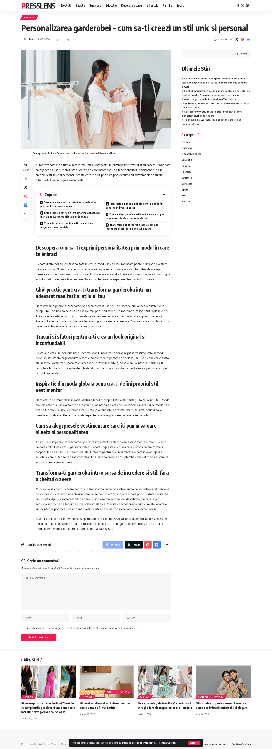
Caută (244, 53)
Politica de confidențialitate (138, 742)
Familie (186, 165)
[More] (25, 214)
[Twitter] (242, 5)
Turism (186, 201)
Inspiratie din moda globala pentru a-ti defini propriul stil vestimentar (134, 205)
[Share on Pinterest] (242, 39)
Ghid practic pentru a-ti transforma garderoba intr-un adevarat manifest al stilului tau (70, 214)
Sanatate (187, 183)
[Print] (248, 39)
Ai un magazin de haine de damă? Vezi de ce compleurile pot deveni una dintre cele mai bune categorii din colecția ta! (216, 103)
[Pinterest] (247, 5)
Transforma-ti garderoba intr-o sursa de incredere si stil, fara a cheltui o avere (132, 226)
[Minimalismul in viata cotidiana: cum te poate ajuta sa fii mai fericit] (107, 682)
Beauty (186, 142)
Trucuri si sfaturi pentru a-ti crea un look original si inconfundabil (66, 225)
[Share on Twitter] (236, 39)
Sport (185, 189)
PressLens (38, 5)
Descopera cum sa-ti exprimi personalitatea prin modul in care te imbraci (68, 204)
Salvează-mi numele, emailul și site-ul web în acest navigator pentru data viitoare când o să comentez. (81, 627)
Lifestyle (187, 177)
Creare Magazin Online (56, 744)
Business (187, 147)
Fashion (29, 17)
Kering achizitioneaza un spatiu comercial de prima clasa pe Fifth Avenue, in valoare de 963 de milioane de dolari (214, 82)
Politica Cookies (167, 742)
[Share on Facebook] (231, 39)
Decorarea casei (191, 153)
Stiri (184, 195)
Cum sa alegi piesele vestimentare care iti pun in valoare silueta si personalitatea (135, 216)
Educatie (187, 159)
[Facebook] (238, 5)
